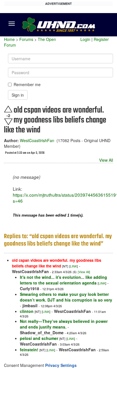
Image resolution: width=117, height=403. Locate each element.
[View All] (84, 272)
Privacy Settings (61, 365)
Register (101, 39)
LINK (73, 266)
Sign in (18, 95)
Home (9, 39)
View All (106, 160)
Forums (26, 39)
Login (85, 39)
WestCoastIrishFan (37, 140)
